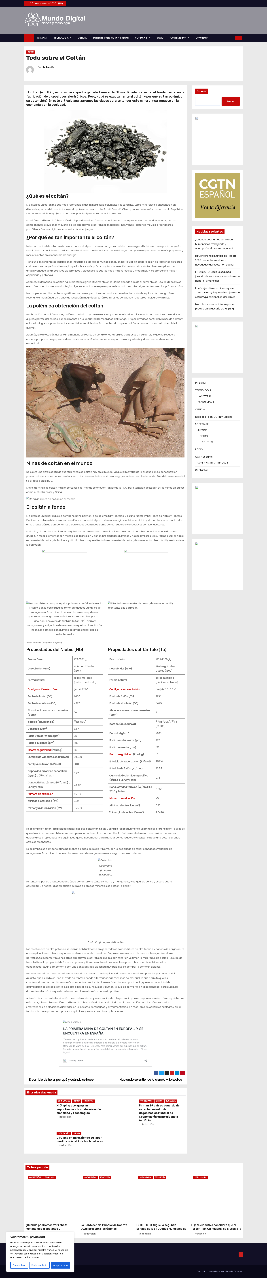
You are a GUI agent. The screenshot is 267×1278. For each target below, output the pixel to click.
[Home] (29, 38)
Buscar (202, 91)
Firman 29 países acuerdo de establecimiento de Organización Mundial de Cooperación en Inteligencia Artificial (159, 1113)
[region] (40, 1252)
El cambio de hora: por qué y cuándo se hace (61, 1080)
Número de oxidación (40, 794)
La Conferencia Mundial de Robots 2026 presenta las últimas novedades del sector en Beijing (215, 260)
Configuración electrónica (43, 689)
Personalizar (19, 1265)
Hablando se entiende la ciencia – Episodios (151, 1080)
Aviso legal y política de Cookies (225, 1271)
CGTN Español (178, 37)
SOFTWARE (141, 37)
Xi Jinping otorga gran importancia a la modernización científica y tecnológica (79, 1109)
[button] (232, 37)
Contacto (201, 1271)
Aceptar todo (60, 1265)
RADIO (160, 37)
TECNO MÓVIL (205, 402)
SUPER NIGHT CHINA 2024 (212, 462)
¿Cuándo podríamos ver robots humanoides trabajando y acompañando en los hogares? (214, 244)
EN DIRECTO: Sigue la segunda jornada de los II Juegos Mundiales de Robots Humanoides (217, 276)
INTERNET (42, 37)
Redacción (48, 67)
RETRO (204, 436)
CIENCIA (82, 37)
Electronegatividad (39, 750)
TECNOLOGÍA (61, 37)
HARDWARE (204, 396)
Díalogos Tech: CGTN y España (111, 37)
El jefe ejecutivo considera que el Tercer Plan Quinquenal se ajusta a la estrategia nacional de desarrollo (217, 292)
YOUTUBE (207, 442)
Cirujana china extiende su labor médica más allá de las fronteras (80, 1139)
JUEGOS (202, 430)
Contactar (202, 37)
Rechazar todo (39, 1265)
